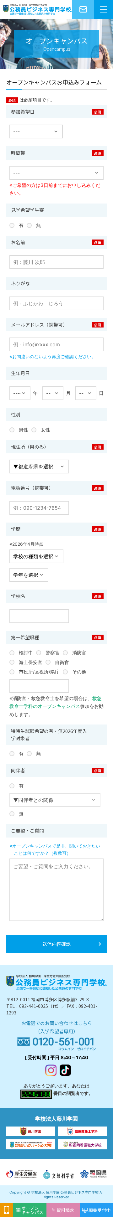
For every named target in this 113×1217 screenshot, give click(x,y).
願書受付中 (99, 1210)
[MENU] (103, 9)
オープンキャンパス (32, 1210)
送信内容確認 (56, 944)
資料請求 (65, 1210)
